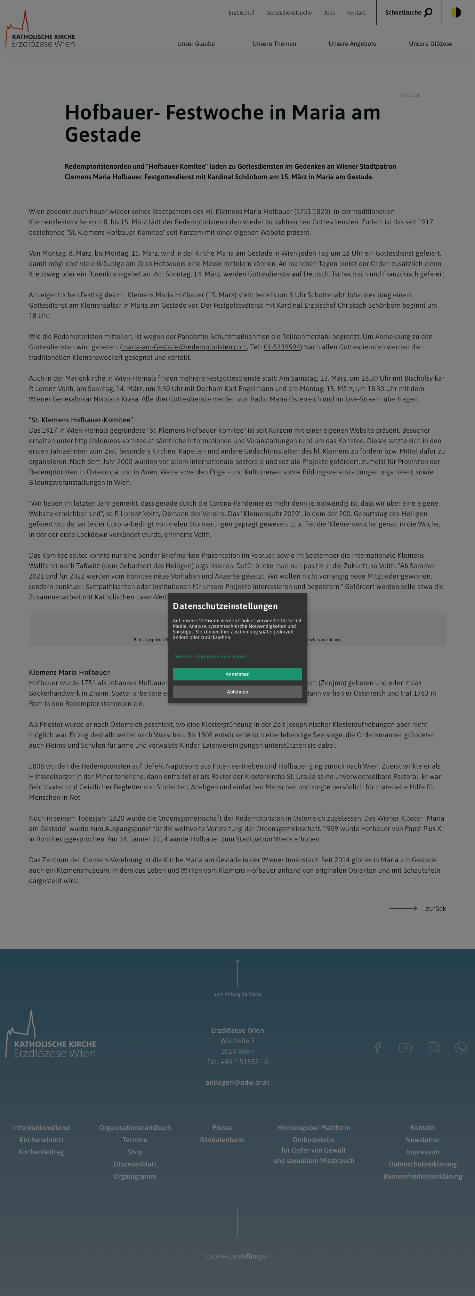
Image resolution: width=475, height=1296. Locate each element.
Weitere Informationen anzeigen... (212, 656)
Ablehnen (237, 692)
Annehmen (238, 674)
